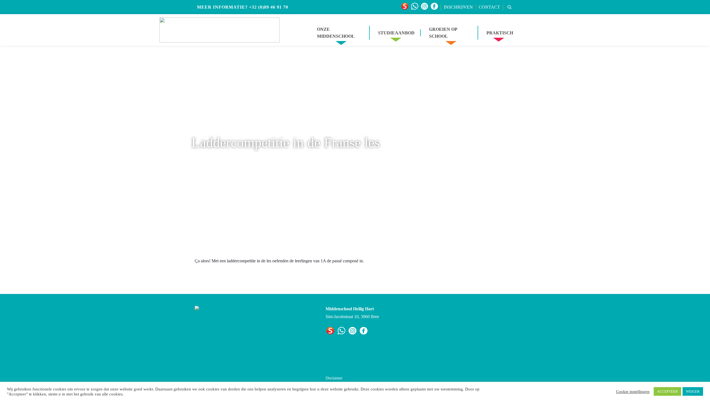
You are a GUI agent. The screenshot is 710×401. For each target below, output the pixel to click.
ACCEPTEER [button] (667, 391)
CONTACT (489, 7)
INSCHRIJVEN (458, 7)
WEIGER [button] (693, 391)
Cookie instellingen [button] (633, 391)
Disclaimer (334, 378)
